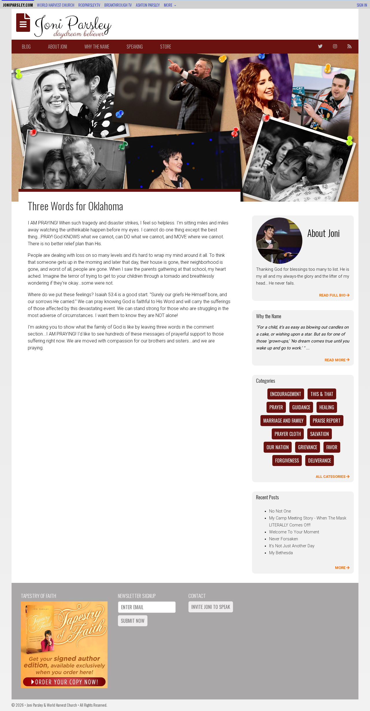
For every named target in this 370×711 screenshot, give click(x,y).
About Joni (57, 46)
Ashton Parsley (148, 5)
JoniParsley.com (18, 5)
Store (165, 46)
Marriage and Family (283, 420)
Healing (326, 407)
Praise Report (327, 420)
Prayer (276, 407)
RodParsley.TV (89, 5)
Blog (26, 46)
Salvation (319, 433)
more (168, 5)
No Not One (280, 511)
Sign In (362, 5)
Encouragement (285, 394)
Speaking (135, 46)
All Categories (331, 476)
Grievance (307, 447)
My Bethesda (281, 552)
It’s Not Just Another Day (291, 546)
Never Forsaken (283, 539)
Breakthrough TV (118, 5)
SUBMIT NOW (133, 620)
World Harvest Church (55, 5)
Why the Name (96, 46)
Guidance (301, 407)
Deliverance (319, 460)
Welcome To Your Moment (294, 532)
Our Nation (278, 447)
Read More (335, 360)
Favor (331, 447)
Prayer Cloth (288, 433)
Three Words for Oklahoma (75, 205)
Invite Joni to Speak (210, 606)
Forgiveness (287, 460)
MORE (340, 568)
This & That (321, 394)
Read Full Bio (332, 295)
